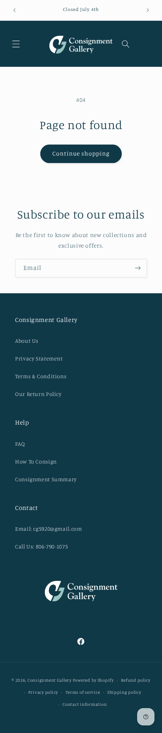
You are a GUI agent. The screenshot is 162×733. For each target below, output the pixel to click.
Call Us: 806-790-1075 (41, 546)
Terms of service (83, 692)
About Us (26, 340)
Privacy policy (43, 692)
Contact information (85, 704)
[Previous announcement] (14, 10)
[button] (15, 43)
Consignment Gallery (50, 680)
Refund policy (135, 680)
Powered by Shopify (93, 680)
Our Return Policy (38, 394)
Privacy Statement (39, 358)
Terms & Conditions (40, 376)
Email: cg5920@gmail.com (48, 528)
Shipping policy (124, 692)
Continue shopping (81, 153)
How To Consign (36, 461)
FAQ (20, 443)
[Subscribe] (138, 268)
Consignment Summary (46, 479)
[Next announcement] (147, 10)
